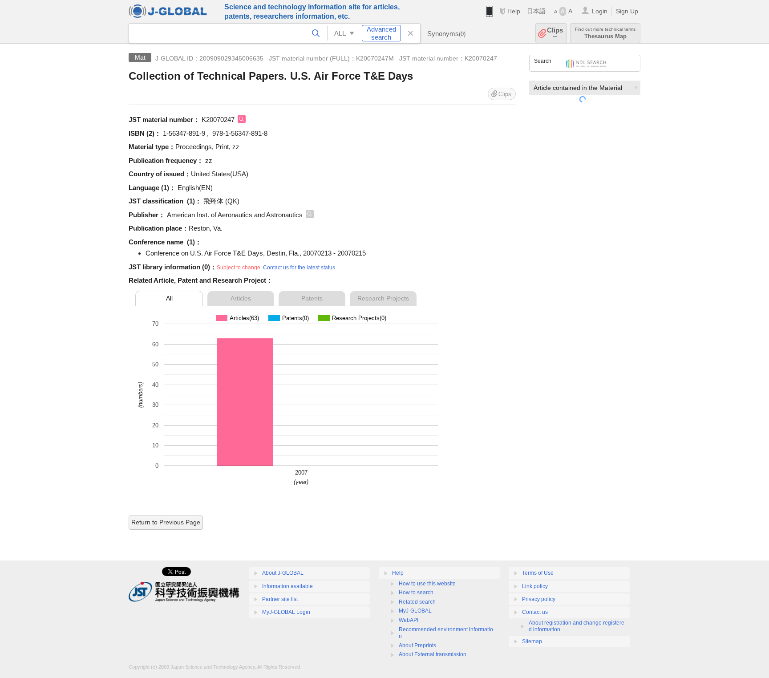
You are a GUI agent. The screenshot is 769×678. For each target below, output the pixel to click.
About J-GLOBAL (283, 573)
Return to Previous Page (165, 522)
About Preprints (417, 645)
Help (513, 11)
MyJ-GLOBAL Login (286, 612)
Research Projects (383, 298)
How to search (416, 592)
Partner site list (280, 599)
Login (599, 11)
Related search (417, 602)
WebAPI (408, 620)
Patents (312, 298)
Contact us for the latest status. (299, 267)
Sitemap (532, 641)
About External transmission (432, 654)
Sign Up (627, 11)
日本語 (536, 11)
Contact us (535, 612)
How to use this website (427, 584)
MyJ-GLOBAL (415, 611)
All (169, 298)
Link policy (535, 586)
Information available (287, 586)
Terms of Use (538, 573)
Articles (241, 298)
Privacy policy (538, 599)
